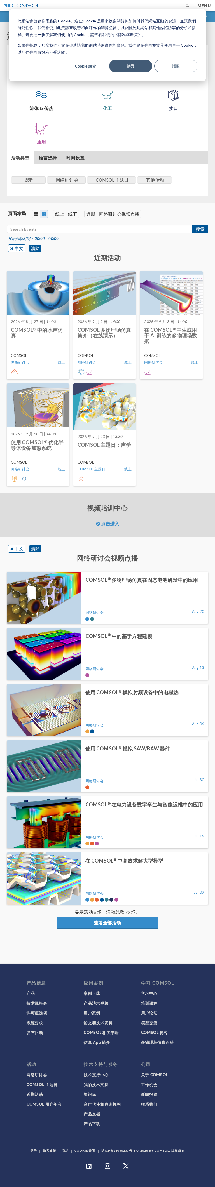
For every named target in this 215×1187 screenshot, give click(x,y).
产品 (31, 993)
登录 (33, 1150)
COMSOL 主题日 (42, 1084)
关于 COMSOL (154, 1074)
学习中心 (149, 993)
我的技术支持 (96, 1084)
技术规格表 (37, 1003)
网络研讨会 (37, 1074)
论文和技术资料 (98, 1022)
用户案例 (92, 1013)
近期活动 (35, 1094)
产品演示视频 (96, 1003)
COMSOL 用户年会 (44, 1104)
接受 (131, 65)
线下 (72, 213)
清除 (35, 248)
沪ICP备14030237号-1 (118, 1150)
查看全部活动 (107, 922)
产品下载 (92, 1123)
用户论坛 (149, 1013)
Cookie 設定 (85, 66)
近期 (90, 213)
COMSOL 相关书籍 (101, 1032)
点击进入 (109, 523)
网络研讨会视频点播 (119, 213)
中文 (19, 248)
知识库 (90, 1094)
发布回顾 (35, 1032)
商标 (65, 1150)
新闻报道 (149, 1094)
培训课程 (149, 1003)
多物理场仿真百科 (157, 1042)
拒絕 (176, 65)
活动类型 (20, 157)
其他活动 (155, 179)
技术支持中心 (96, 1074)
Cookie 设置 (84, 1150)
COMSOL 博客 (154, 1032)
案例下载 (92, 993)
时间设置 (75, 157)
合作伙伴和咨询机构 (102, 1104)
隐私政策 (49, 1150)
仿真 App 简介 (97, 1042)
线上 (59, 213)
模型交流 (149, 1022)
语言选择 (48, 157)
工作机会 (149, 1084)
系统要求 (35, 1022)
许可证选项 (37, 1013)
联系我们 (149, 1104)
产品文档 (92, 1114)
